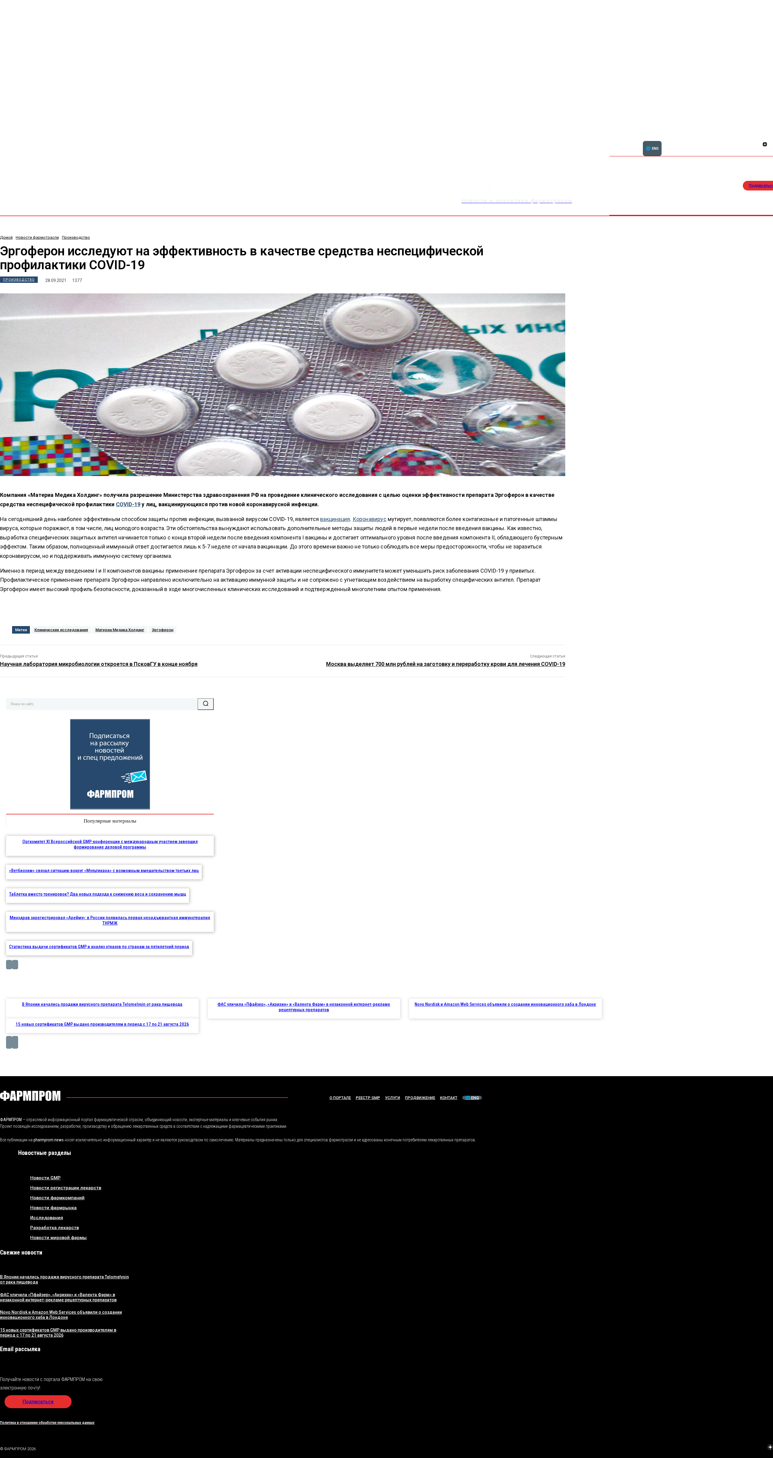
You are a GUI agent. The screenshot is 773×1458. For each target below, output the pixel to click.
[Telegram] (742, 1448)
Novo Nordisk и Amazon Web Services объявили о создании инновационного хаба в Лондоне (505, 1004)
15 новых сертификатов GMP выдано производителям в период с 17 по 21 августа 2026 (102, 1024)
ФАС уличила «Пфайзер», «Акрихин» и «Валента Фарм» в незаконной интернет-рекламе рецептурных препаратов (303, 1007)
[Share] (764, 137)
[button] (736, 141)
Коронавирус (369, 519)
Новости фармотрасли (37, 237)
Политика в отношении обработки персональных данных (47, 1422)
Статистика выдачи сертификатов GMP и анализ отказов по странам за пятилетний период (99, 946)
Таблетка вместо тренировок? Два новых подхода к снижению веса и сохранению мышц (97, 894)
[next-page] (15, 964)
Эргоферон (162, 630)
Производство (76, 237)
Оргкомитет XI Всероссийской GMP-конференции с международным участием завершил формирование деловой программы (110, 844)
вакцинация (335, 519)
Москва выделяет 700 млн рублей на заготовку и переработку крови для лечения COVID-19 (445, 664)
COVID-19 (128, 504)
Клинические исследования (61, 630)
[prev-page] (9, 964)
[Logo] (30, 1096)
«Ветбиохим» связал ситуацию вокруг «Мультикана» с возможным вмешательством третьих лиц (104, 870)
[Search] (205, 704)
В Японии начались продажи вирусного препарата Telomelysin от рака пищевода (102, 1004)
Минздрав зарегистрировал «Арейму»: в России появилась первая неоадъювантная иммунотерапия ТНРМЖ (110, 920)
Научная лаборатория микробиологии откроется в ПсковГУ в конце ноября (98, 664)
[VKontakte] (757, 145)
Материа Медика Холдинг (119, 630)
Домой (6, 237)
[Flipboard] (757, 137)
